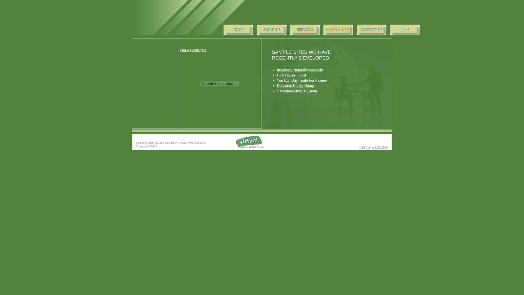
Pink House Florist (291, 75)
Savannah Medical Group (297, 91)
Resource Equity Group (295, 86)
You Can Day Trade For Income (302, 80)
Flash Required (193, 50)
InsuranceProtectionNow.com (300, 70)
